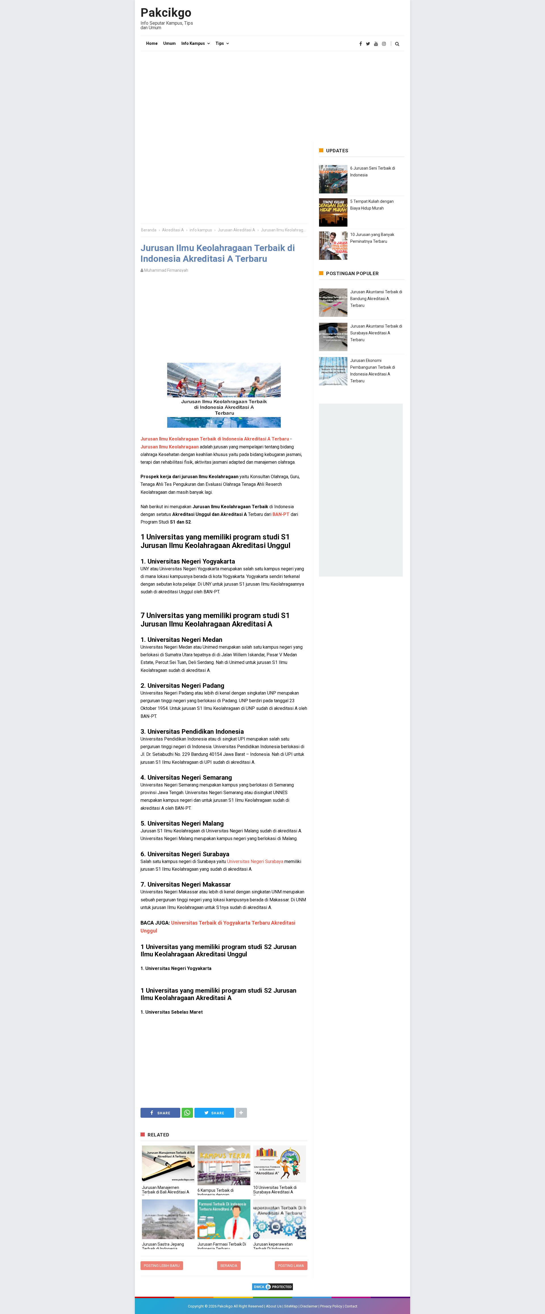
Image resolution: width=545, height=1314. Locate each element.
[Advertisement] (272, 96)
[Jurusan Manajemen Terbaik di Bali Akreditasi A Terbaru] (168, 1164)
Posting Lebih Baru (162, 1266)
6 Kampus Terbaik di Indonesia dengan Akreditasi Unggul (216, 1195)
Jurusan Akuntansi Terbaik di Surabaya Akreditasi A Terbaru (376, 333)
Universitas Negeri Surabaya (255, 861)
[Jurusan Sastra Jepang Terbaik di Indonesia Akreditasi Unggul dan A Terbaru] (168, 1219)
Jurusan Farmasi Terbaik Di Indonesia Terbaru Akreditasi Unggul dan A (222, 1249)
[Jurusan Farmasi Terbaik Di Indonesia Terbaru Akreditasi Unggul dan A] (224, 1219)
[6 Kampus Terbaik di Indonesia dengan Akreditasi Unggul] (224, 1165)
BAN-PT (281, 514)
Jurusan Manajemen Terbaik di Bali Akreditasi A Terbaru (165, 1192)
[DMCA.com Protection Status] (272, 1287)
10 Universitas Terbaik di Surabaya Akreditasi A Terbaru (275, 1192)
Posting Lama (291, 1266)
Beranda (229, 1266)
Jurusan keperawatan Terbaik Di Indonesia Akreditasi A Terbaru (273, 1249)
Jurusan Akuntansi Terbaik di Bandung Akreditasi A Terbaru (376, 299)
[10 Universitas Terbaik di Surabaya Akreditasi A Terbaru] (279, 1164)
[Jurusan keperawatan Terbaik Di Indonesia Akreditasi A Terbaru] (279, 1219)
